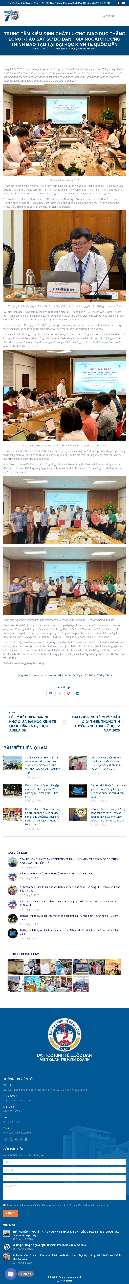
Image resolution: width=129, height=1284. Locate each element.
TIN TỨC (89, 675)
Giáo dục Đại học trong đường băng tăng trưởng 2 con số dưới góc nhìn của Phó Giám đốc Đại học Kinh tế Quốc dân (108, 814)
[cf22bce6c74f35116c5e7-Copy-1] (32, 984)
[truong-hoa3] (64, 984)
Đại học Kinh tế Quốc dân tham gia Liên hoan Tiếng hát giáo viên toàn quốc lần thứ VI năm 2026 (108, 790)
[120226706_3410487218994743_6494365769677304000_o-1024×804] (48, 984)
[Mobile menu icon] (122, 16)
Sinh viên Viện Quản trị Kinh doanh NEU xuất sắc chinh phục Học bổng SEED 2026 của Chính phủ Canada (106, 763)
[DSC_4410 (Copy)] (64, 967)
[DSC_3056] (113, 967)
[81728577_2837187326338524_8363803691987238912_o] (81, 967)
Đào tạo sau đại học (54, 675)
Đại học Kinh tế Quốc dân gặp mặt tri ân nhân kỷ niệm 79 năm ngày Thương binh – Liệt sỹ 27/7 (42, 790)
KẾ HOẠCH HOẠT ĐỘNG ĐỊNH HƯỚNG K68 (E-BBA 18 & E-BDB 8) (56, 873)
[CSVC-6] (32, 967)
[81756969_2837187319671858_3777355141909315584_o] (16, 967)
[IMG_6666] (81, 984)
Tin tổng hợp (78, 675)
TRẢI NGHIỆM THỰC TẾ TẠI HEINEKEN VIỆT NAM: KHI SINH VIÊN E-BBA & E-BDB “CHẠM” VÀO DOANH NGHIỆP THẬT (42, 765)
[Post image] (12, 763)
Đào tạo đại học (36, 675)
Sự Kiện (68, 675)
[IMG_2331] (97, 967)
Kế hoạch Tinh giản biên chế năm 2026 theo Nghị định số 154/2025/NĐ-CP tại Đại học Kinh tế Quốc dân (69, 903)
